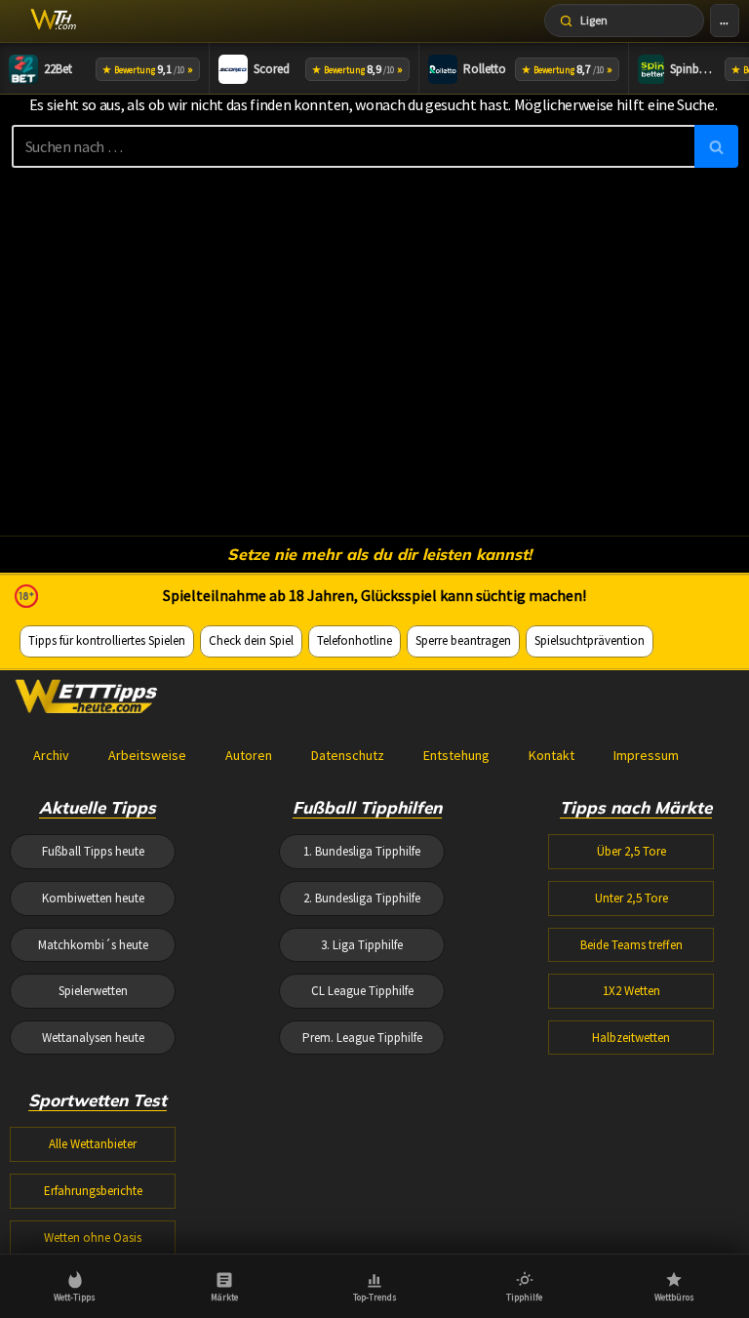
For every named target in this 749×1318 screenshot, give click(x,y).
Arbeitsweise (147, 755)
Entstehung (456, 755)
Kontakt (551, 755)
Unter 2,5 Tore (631, 898)
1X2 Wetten (631, 990)
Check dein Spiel (251, 640)
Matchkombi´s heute (93, 945)
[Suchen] (716, 146)
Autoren (248, 755)
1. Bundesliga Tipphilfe (361, 851)
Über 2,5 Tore (631, 851)
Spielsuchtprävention (589, 640)
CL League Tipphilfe (362, 990)
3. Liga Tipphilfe (362, 945)
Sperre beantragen (463, 640)
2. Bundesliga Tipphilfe (361, 898)
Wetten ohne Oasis (92, 1237)
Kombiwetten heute (93, 898)
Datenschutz (347, 755)
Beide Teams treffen (631, 945)
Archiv (51, 755)
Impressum (646, 755)
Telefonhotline (354, 640)
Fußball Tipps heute (93, 851)
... (724, 20)
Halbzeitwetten (631, 1037)
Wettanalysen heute (93, 1037)
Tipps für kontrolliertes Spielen (106, 640)
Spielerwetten (93, 990)
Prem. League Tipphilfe (362, 1037)
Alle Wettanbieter (93, 1144)
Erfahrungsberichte (93, 1190)
